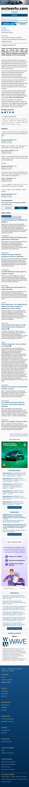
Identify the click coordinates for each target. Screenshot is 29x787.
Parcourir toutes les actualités (19, 435)
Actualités (4, 29)
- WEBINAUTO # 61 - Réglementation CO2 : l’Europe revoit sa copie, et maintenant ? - (13, 503)
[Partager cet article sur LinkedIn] (2, 112)
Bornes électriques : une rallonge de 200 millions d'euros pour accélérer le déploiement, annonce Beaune (14, 306)
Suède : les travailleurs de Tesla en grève (14, 421)
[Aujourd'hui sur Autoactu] (14, 8)
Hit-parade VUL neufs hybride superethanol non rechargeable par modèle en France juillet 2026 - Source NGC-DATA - (14, 608)
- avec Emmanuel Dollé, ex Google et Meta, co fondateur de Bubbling (14, 528)
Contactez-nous (5, 730)
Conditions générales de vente (8, 779)
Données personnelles (22, 779)
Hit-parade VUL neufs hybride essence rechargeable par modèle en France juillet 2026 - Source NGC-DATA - (14, 613)
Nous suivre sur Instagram (8, 764)
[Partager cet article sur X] (5, 112)
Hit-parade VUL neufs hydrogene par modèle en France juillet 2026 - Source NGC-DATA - (14, 602)
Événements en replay (7, 721)
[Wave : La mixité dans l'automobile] (14, 642)
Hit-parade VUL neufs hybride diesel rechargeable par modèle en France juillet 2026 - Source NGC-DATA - (14, 624)
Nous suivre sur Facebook (8, 762)
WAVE (2, 750)
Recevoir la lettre (6, 682)
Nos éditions (4, 693)
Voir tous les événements (14, 507)
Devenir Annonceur (6, 741)
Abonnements (5, 705)
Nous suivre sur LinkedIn (8, 769)
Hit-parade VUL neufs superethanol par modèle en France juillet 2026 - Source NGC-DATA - (14, 597)
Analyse (3, 342)
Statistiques (4, 691)
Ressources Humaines (17, 216)
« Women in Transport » (7, 753)
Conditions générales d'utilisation (19, 776)
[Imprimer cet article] (10, 112)
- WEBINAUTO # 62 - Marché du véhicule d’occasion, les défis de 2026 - (14, 498)
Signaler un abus (6, 142)
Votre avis (4, 733)
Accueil (3, 27)
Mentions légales (5, 776)
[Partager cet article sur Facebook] (7, 112)
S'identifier (14, 12)
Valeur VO (4, 696)
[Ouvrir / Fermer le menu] (2, 19)
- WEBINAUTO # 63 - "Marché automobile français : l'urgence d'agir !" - (13, 492)
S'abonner (14, 15)
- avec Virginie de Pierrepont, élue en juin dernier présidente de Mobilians (14, 518)
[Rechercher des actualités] (27, 19)
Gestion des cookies (6, 781)
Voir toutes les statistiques (14, 628)
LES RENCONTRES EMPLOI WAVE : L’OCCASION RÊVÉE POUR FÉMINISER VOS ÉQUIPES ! (14, 220)
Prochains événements (7, 719)
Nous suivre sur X (6, 767)
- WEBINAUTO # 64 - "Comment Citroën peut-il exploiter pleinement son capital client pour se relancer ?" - (13, 486)
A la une (3, 677)
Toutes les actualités (6, 679)
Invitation (3, 710)
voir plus (18, 124)
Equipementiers (5, 30)
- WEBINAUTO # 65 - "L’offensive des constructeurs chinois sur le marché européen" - (14, 480)
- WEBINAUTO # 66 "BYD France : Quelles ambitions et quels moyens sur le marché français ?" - (14, 474)
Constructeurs (4, 285)
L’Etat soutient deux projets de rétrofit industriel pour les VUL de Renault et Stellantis (13, 327)
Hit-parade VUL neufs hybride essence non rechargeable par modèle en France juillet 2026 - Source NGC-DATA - (14, 619)
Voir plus (3, 163)
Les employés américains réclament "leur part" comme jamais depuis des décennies (13, 404)
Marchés (3, 302)
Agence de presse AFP (10, 116)
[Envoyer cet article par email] (13, 112)
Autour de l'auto (5, 400)
